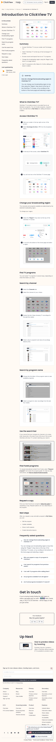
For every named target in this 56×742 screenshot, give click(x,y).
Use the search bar (7, 47)
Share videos (45, 713)
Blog (17, 691)
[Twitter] (7, 732)
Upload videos (46, 708)
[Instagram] (11, 732)
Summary (4, 24)
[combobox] (28, 676)
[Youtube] (14, 732)
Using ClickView (10, 9)
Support (5, 696)
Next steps (5, 57)
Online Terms (49, 740)
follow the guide (45, 504)
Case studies (19, 696)
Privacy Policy (28, 740)
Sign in (46, 2)
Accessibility (45, 717)
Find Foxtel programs (8, 50)
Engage (31, 713)
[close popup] (51, 726)
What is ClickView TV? (8, 27)
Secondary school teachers (47, 694)
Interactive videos (47, 710)
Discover (18, 9)
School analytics (46, 722)
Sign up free (6, 698)
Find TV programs (7, 39)
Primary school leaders (33, 699)
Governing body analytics (20, 711)
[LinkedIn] (18, 732)
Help (3, 9)
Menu (52, 2)
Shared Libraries (20, 714)
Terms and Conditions (39, 740)
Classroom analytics (47, 720)
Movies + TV (45, 724)
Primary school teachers (33, 694)
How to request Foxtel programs (38, 472)
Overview (31, 691)
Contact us (6, 694)
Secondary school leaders (47, 699)
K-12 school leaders (8, 710)
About (4, 691)
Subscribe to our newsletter (28, 680)
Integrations (45, 715)
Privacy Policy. (20, 682)
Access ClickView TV (8, 30)
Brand (17, 694)
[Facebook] (4, 732)
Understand (32, 715)
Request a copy (6, 54)
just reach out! (28, 598)
